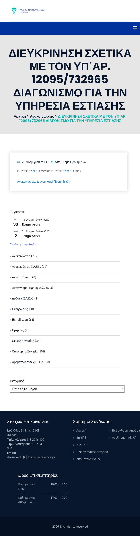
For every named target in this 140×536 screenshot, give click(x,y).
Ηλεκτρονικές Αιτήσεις (92, 452)
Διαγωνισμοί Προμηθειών (53, 182)
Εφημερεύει (31, 224)
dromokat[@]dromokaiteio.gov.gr (31, 457)
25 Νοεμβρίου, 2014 (35, 162)
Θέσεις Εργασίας (23, 341)
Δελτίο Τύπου (21, 277)
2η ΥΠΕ (81, 438)
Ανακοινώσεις (26, 182)
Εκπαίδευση (20, 320)
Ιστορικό (17, 381)
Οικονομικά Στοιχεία (25, 351)
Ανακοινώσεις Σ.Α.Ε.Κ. (26, 267)
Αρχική (81, 430)
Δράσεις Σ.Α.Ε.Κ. (22, 298)
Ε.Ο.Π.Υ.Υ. (82, 445)
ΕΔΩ (32, 171)
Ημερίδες (18, 330)
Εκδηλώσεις (20, 309)
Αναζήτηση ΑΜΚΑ (124, 438)
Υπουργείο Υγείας (88, 459)
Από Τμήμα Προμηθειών (70, 162)
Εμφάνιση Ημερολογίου (23, 244)
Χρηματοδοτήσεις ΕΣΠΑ (27, 362)
